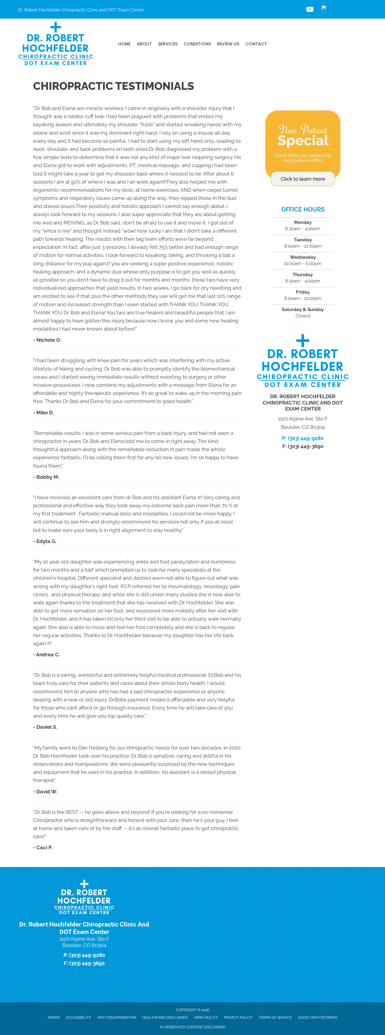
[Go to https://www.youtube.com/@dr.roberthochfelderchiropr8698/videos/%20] (309, 10)
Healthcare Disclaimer (165, 1017)
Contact (256, 44)
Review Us (228, 44)
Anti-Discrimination (116, 1017)
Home (124, 44)
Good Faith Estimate (317, 1017)
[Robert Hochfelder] (346, 9)
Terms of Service (275, 1017)
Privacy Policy (238, 1017)
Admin (54, 1017)
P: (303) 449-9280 (303, 438)
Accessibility (78, 1017)
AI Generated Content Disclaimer (192, 1027)
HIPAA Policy (206, 1017)
